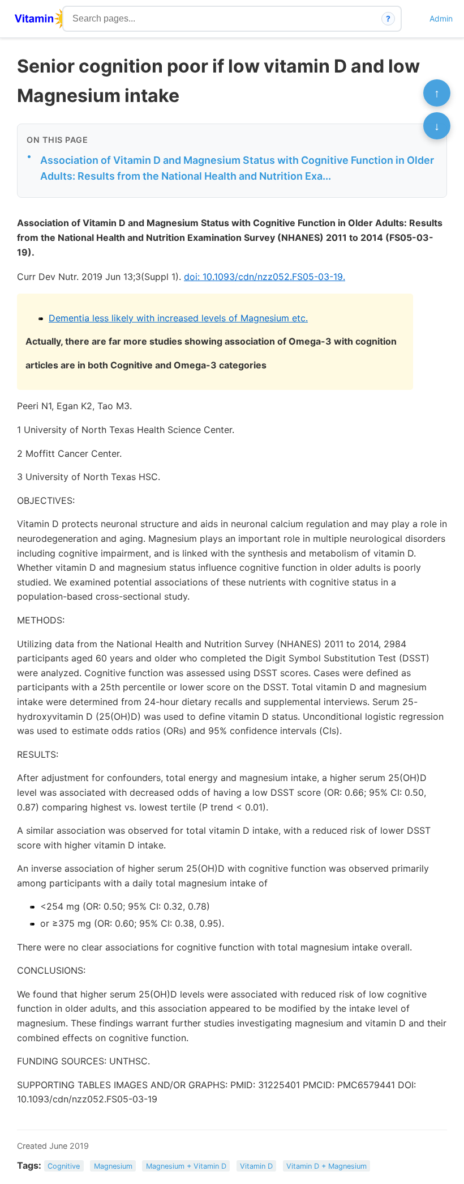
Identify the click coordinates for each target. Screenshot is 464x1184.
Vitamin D (256, 1166)
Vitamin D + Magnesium (326, 1166)
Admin (441, 18)
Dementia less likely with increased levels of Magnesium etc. (178, 318)
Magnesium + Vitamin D (186, 1166)
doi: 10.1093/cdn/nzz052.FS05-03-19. (264, 276)
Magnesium (113, 1166)
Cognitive (64, 1166)
